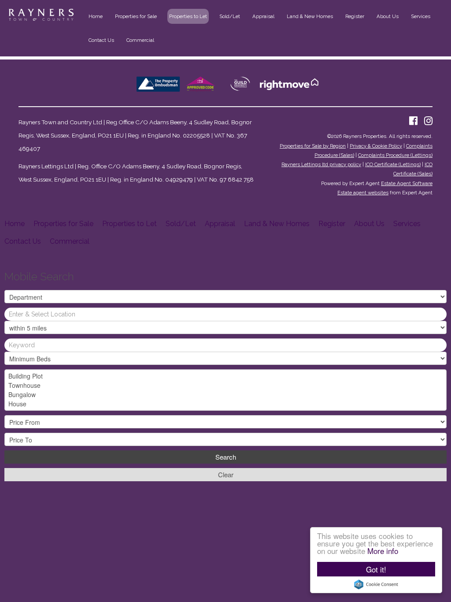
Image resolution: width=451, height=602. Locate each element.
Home (96, 16)
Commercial (140, 40)
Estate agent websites (362, 193)
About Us (388, 16)
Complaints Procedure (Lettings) (395, 155)
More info (382, 550)
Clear (225, 474)
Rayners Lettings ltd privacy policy (321, 164)
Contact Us (101, 40)
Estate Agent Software (407, 183)
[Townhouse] (225, 385)
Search (225, 456)
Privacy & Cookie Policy (376, 146)
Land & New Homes (310, 16)
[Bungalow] (225, 394)
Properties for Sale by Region (313, 146)
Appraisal (263, 16)
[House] (225, 404)
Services (420, 16)
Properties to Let (188, 16)
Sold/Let (229, 16)
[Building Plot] (225, 376)
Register (354, 16)
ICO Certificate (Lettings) (393, 164)
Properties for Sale (136, 16)
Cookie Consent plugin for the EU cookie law (376, 584)
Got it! (376, 569)
